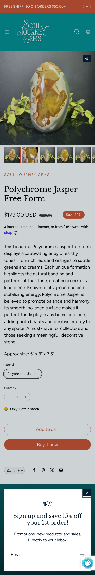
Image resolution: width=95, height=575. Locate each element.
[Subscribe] (82, 554)
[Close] (87, 492)
